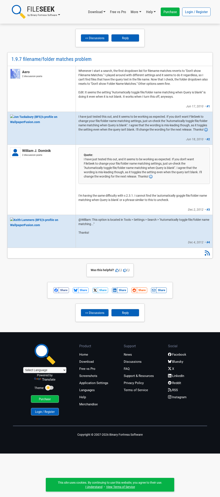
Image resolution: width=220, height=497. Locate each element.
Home (83, 355)
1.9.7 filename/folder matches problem (51, 59)
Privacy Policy (134, 383)
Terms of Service (136, 390)
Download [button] (95, 12)
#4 (208, 242)
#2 (208, 139)
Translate (48, 379)
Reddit (176, 383)
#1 (208, 106)
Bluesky (177, 362)
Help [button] (149, 12)
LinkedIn (178, 376)
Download (86, 362)
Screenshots (88, 376)
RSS (175, 390)
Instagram (179, 397)
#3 (208, 209)
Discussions (133, 362)
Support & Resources (139, 376)
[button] (36, 12)
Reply (125, 38)
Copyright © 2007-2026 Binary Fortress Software (110, 434)
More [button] (134, 12)
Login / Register (196, 12)
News (128, 355)
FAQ (127, 369)
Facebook (179, 355)
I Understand (93, 487)
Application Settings (93, 383)
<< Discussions (94, 38)
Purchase (170, 12)
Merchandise (88, 404)
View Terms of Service (120, 487)
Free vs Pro (118, 12)
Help (82, 397)
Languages (87, 390)
